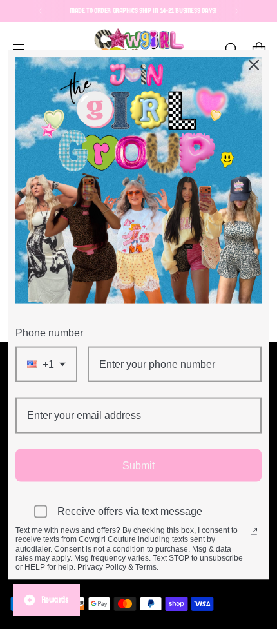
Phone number (49, 332)
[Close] (253, 65)
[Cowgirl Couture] (138, 48)
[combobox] (46, 364)
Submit (138, 465)
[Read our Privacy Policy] (254, 531)
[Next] (236, 11)
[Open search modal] (231, 48)
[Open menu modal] (18, 48)
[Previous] (40, 11)
